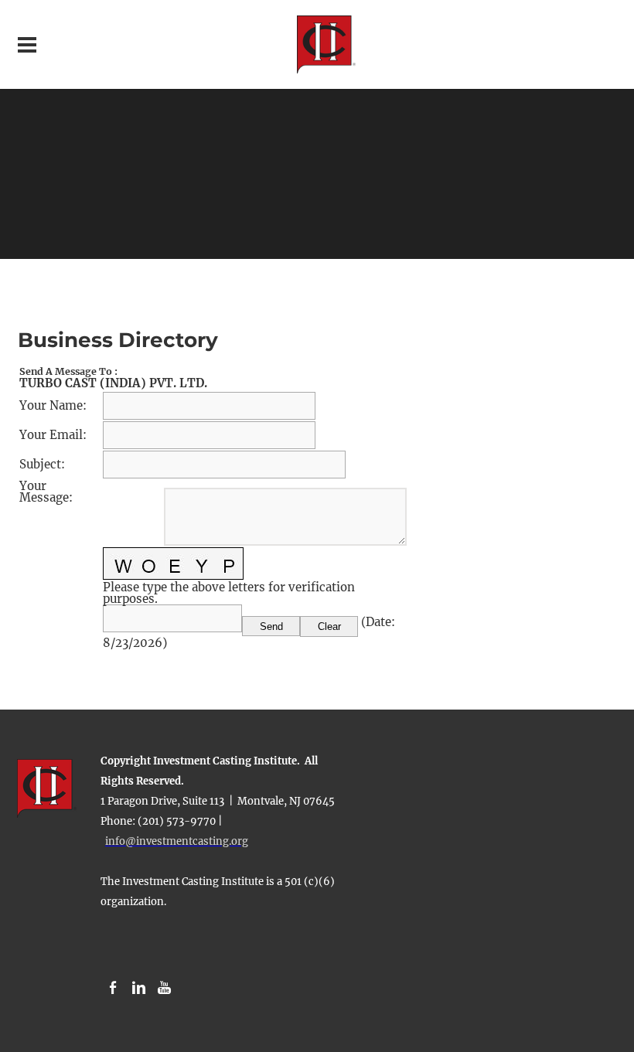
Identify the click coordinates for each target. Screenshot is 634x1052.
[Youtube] (164, 988)
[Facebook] (113, 988)
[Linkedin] (138, 988)
